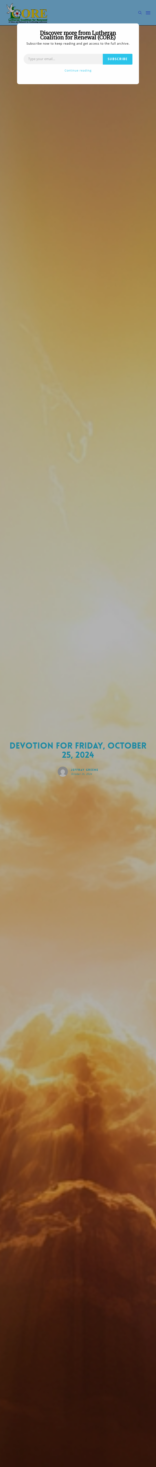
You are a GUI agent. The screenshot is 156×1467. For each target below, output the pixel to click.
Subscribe (118, 59)
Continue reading (78, 70)
